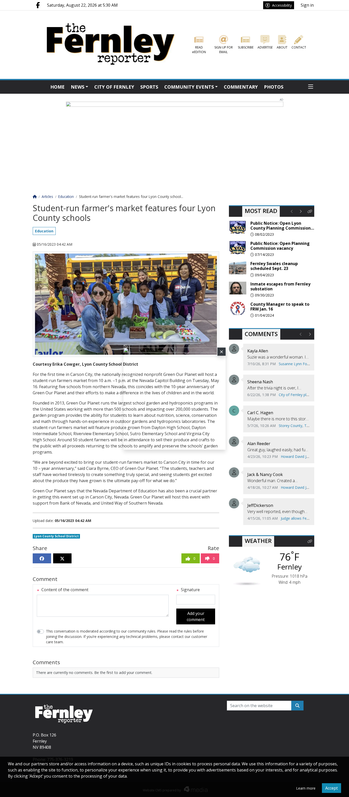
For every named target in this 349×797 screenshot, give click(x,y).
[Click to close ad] (221, 352)
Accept (331, 788)
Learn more (306, 788)
